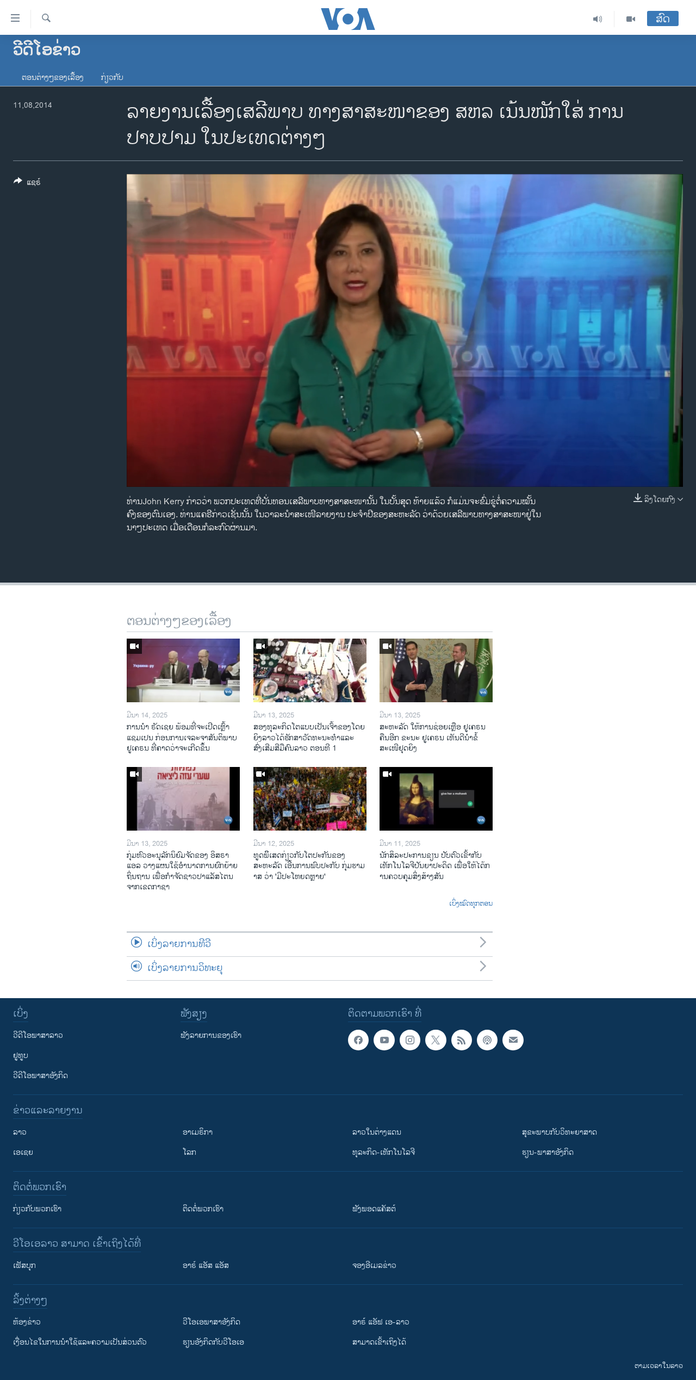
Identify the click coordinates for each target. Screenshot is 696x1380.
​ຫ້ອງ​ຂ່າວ (27, 1322)
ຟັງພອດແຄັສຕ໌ (374, 1209)
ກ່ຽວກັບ (112, 77)
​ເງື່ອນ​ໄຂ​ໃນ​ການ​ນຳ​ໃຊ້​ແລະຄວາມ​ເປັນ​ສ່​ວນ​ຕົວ (80, 1342)
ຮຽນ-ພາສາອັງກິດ (548, 1152)
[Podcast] (487, 1040)
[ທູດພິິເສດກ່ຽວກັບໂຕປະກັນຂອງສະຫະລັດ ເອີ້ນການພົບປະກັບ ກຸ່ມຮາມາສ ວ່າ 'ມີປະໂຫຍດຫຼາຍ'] (309, 799)
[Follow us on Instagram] (410, 1040)
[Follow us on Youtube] (384, 1040)
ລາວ (20, 1132)
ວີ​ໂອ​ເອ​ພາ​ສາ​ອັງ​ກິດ (211, 1322)
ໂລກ (189, 1152)
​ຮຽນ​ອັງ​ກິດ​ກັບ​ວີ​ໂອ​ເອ (213, 1342)
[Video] (630, 19)
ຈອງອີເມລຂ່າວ (374, 1265)
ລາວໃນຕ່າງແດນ (376, 1132)
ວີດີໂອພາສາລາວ (38, 1035)
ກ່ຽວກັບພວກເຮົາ (37, 1209)
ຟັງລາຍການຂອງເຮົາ (211, 1035)
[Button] (27, 184)
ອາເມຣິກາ (198, 1132)
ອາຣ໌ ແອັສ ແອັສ (206, 1265)
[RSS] (461, 1040)
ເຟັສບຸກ (24, 1265)
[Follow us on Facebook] (358, 1040)
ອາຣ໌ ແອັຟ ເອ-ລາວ (380, 1322)
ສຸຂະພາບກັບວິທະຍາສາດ (559, 1132)
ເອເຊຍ (23, 1152)
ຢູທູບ (20, 1055)
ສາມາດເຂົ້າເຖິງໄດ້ (379, 1342)
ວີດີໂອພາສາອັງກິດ (40, 1075)
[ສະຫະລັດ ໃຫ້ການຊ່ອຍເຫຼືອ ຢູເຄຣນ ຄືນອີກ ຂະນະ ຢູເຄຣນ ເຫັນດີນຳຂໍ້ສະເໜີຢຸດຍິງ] (436, 670)
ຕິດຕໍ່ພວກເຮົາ (203, 1209)
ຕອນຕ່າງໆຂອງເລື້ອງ (53, 77)
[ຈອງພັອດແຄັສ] (512, 1040)
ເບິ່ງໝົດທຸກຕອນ (471, 904)
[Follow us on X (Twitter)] (435, 1040)
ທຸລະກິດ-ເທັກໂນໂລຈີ (383, 1152)
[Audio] (597, 19)
